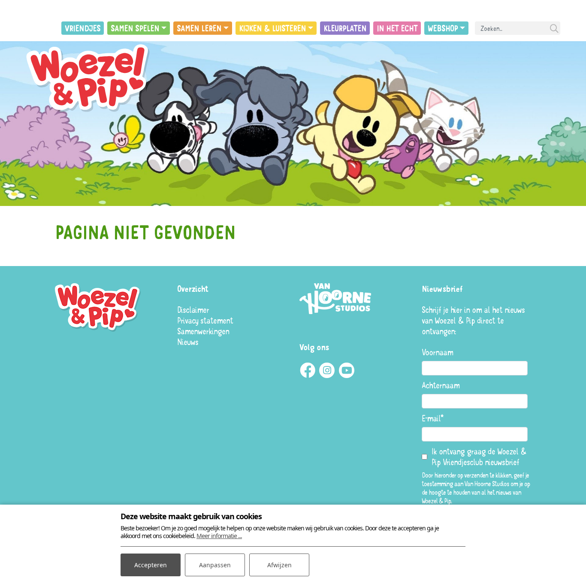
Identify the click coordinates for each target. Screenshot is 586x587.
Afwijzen (279, 565)
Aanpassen (215, 565)
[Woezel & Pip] (90, 79)
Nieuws (187, 342)
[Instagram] (327, 370)
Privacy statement (205, 320)
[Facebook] (307, 370)
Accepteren (150, 565)
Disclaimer (193, 309)
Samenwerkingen (203, 331)
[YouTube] (346, 370)
